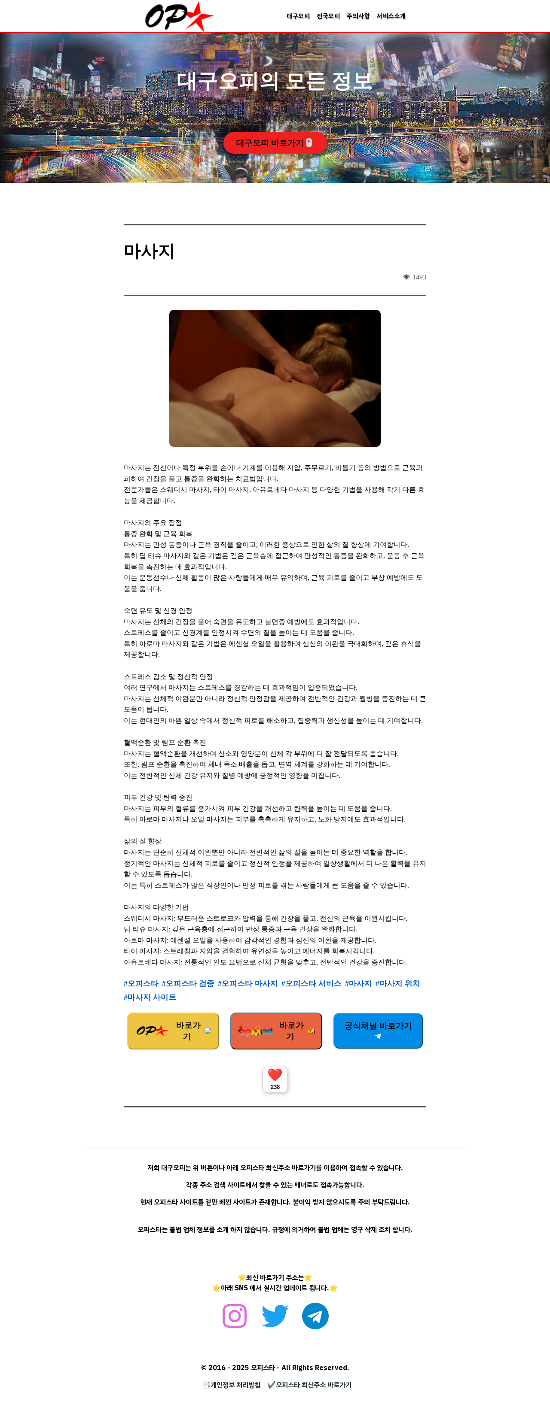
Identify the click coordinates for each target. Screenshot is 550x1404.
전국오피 (328, 16)
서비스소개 (391, 16)
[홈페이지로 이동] (179, 31)
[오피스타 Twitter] (275, 1320)
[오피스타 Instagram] (234, 1320)
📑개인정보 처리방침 (231, 1385)
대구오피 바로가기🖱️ (275, 142)
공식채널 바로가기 (378, 1025)
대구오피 (298, 16)
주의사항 (358, 16)
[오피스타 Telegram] (315, 1320)
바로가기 (187, 1031)
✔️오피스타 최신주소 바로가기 (309, 1385)
